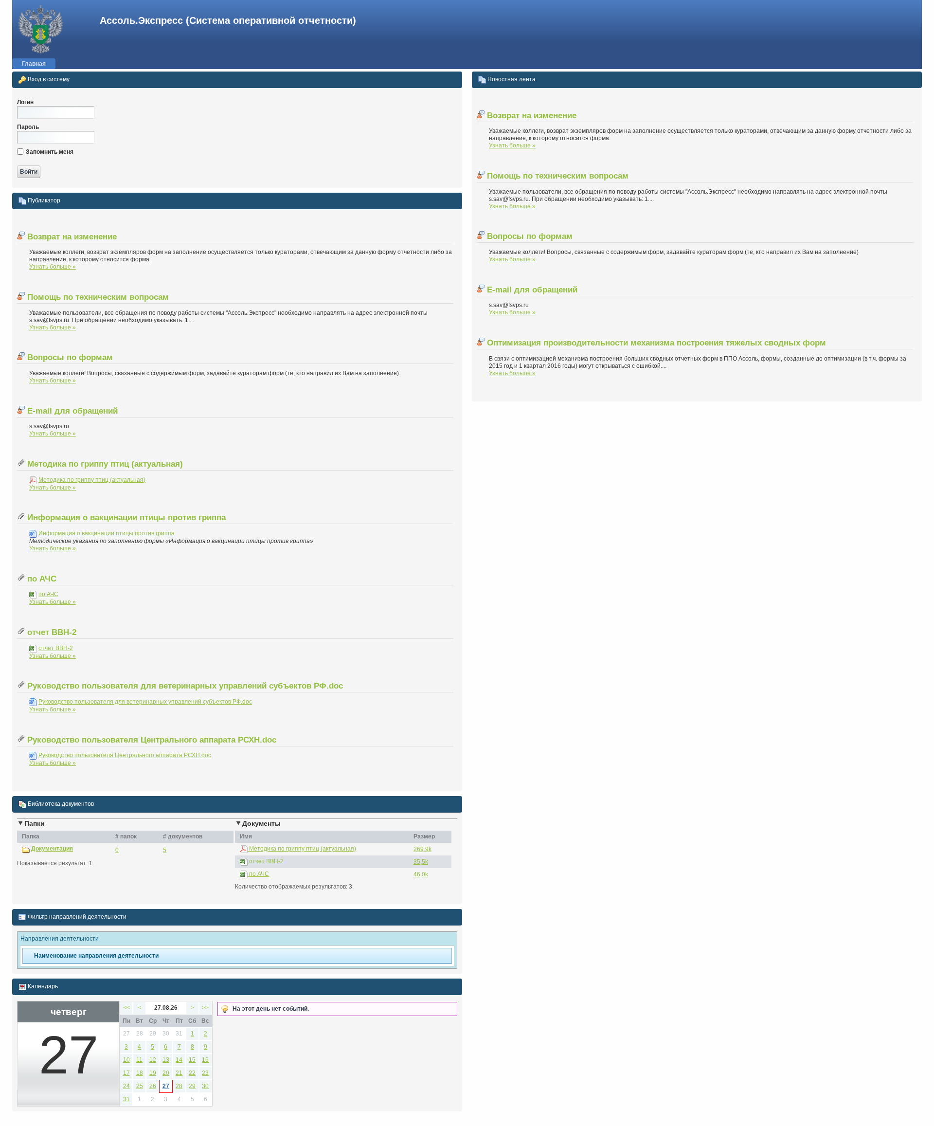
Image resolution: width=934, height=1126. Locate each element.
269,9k (422, 849)
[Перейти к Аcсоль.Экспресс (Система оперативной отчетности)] (39, 29)
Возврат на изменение (71, 236)
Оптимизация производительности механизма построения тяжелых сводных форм (655, 342)
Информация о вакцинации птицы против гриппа (125, 517)
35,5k (420, 861)
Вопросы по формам (69, 357)
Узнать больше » (52, 266)
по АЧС (40, 578)
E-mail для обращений (71, 411)
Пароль (28, 127)
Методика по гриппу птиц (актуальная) (104, 464)
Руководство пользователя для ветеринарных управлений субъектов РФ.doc (184, 685)
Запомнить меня (49, 151)
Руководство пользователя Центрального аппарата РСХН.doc (150, 740)
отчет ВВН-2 (50, 632)
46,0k (420, 874)
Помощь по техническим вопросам (97, 297)
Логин (25, 102)
